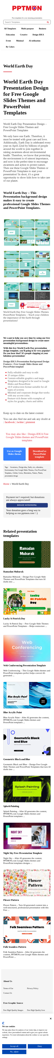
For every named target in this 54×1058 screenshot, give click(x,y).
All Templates (10, 29)
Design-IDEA (38, 35)
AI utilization (34, 41)
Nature (34, 473)
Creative (23, 35)
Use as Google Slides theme (14, 452)
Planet (40, 473)
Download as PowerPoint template (39, 454)
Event (8, 41)
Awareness (14, 467)
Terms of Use (8, 988)
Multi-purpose (27, 29)
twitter (20, 422)
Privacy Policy (32, 988)
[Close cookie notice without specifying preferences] (51, 1018)
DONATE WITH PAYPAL (27, 505)
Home (6, 484)
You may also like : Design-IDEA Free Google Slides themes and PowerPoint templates (27, 437)
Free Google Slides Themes (24, 470)
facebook (10, 422)
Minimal (20, 41)
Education (10, 35)
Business (42, 29)
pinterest (30, 422)
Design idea (23, 467)
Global (15, 473)
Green (20, 473)
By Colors (10, 47)
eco (34, 467)
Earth (30, 467)
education (39, 467)
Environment (9, 470)
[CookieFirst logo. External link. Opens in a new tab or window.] (3, 1023)
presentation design (11, 476)
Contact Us (7, 993)
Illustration (27, 473)
